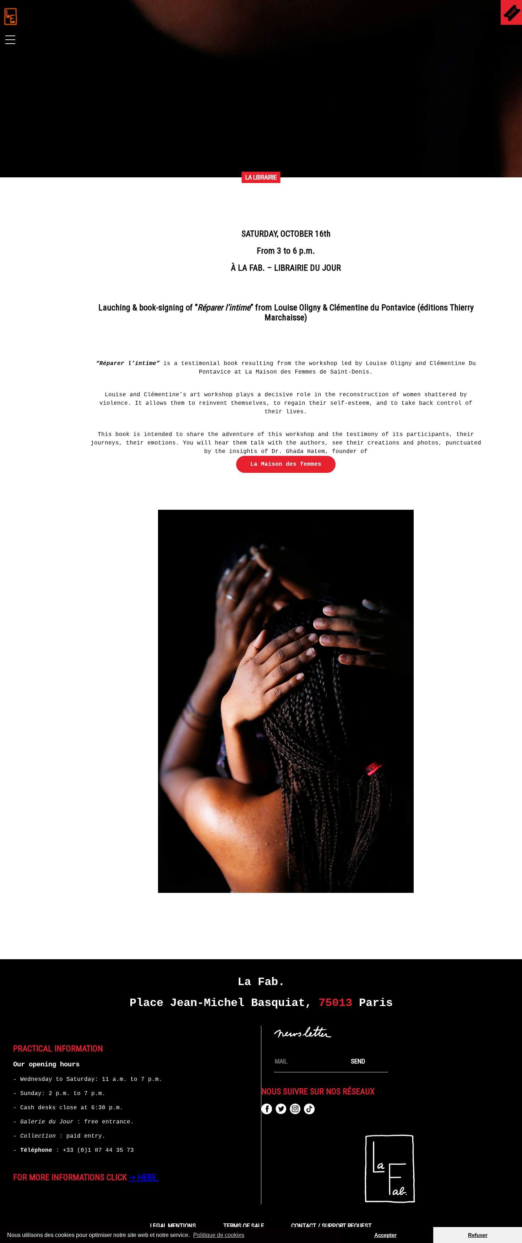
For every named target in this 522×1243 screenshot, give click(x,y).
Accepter (385, 1235)
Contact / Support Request (331, 1226)
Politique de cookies (218, 1235)
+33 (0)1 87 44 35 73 (98, 1150)
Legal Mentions (173, 1226)
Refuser (478, 1235)
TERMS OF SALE (243, 1226)
